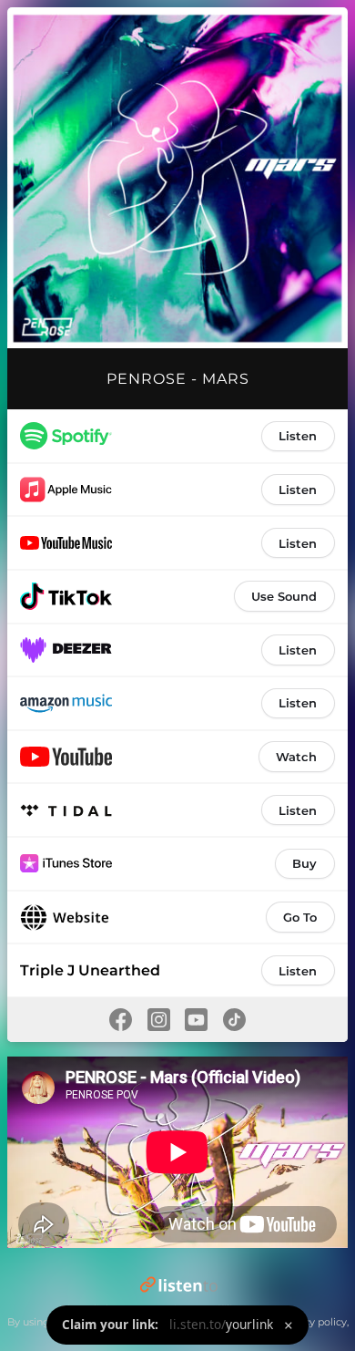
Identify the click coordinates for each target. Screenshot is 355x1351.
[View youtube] (196, 1019)
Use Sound (284, 596)
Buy (304, 863)
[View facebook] (120, 1019)
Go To (300, 917)
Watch (296, 756)
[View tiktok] (234, 1019)
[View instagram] (158, 1019)
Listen (298, 435)
